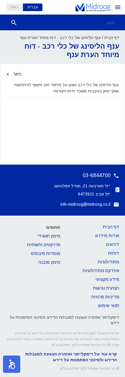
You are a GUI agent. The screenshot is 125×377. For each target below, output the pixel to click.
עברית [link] (32, 7)
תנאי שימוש (108, 305)
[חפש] (14, 23)
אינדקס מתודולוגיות (101, 270)
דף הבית (111, 37)
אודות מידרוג (107, 235)
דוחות (113, 253)
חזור (17, 74)
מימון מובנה (49, 262)
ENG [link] (14, 7)
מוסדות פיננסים (45, 253)
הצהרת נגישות (106, 288)
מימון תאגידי (48, 235)
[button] (11, 364)
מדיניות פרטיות (105, 296)
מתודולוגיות (108, 261)
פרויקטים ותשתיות (43, 244)
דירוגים (112, 244)
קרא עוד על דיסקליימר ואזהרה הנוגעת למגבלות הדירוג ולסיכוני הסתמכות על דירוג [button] (71, 357)
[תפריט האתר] (118, 7)
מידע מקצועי (107, 279)
